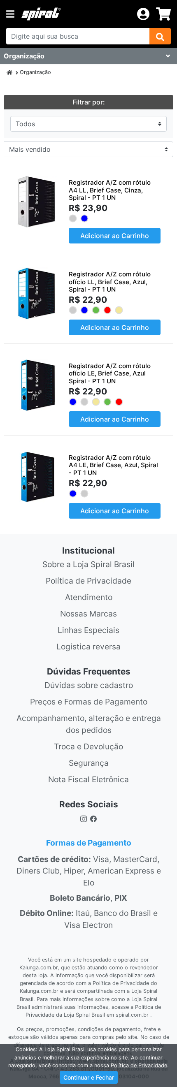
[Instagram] (83, 818)
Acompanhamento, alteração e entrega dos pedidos (88, 724)
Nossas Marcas (88, 614)
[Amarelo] (119, 310)
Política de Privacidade (88, 581)
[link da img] (76, 14)
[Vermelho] (107, 310)
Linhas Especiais (88, 630)
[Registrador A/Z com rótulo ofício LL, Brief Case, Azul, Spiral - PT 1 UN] (36, 293)
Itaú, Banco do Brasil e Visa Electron (89, 919)
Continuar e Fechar (88, 1077)
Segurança (89, 763)
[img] (160, 36)
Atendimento (88, 597)
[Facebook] (95, 818)
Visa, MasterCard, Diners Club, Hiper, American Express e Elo (88, 871)
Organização (35, 72)
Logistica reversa (88, 646)
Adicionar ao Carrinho (114, 236)
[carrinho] (163, 14)
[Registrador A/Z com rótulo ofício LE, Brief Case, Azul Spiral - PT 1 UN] (36, 385)
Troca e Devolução (88, 746)
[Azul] (84, 218)
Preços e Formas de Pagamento (88, 702)
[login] (143, 13)
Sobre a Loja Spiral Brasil (88, 564)
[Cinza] (73, 218)
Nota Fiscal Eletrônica (88, 779)
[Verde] (96, 310)
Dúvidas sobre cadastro (88, 685)
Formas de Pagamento (88, 843)
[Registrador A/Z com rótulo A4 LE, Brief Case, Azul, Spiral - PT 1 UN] (36, 477)
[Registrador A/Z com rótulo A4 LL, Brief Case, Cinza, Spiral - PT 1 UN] (36, 202)
